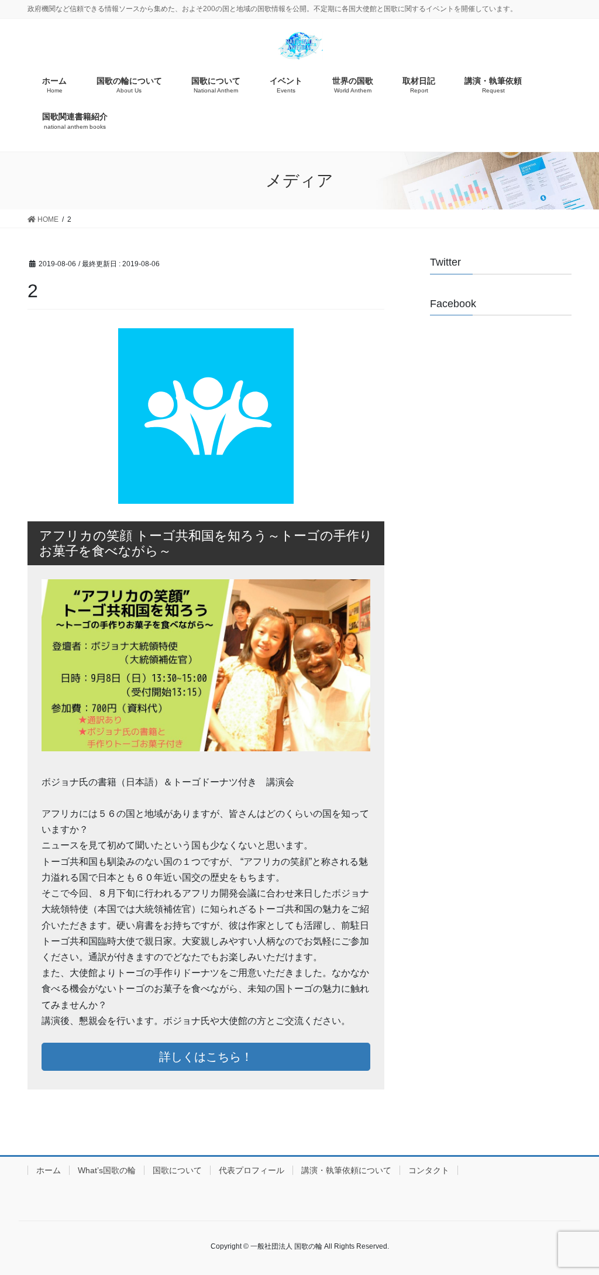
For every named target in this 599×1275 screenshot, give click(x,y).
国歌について (177, 1170)
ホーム (48, 1170)
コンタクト (428, 1170)
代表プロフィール (251, 1170)
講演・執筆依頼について (346, 1170)
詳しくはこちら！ (206, 1056)
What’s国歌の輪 (107, 1170)
